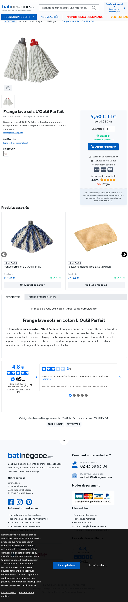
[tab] (13, 297)
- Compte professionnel (84, 515)
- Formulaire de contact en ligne (24, 515)
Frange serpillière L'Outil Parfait (22, 266)
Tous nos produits (17, 17)
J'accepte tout (66, 565)
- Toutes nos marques (83, 518)
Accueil (23, 21)
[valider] (94, 7)
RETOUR (11, 21)
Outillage (37, 21)
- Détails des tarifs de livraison (24, 526)
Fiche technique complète (15, 143)
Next (122, 253)
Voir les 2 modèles (96, 284)
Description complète (13, 133)
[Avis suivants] (120, 377)
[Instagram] (21, 502)
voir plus (47, 379)
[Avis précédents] (36, 377)
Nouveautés (49, 17)
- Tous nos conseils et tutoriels (24, 522)
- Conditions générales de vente (89, 526)
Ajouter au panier (105, 146)
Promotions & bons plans (84, 17)
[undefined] (31, 384)
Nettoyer (52, 21)
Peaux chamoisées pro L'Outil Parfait (89, 266)
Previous (2, 253)
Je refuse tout (97, 565)
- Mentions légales (82, 522)
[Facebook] (12, 502)
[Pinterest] (30, 502)
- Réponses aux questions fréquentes (28, 518)
